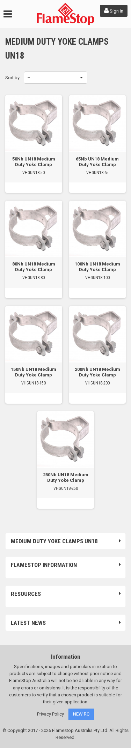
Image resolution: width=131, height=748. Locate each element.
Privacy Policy (50, 714)
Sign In (116, 11)
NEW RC (81, 714)
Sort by (12, 77)
